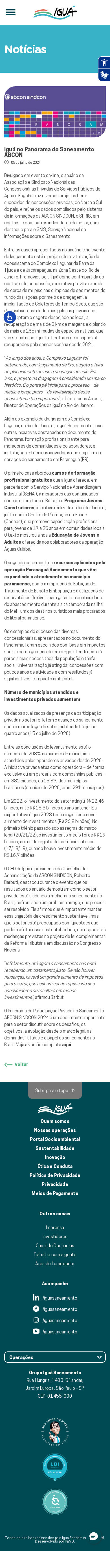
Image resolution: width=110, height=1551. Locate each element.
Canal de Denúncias (55, 1245)
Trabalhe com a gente (55, 1254)
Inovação (55, 1157)
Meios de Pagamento (55, 1193)
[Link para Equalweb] (55, 1467)
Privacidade (55, 1184)
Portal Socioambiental (55, 1139)
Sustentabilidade (55, 1148)
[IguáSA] (55, 13)
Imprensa (55, 1227)
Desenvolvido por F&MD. (55, 1541)
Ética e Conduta (55, 1166)
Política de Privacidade (55, 1175)
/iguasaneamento (60, 1297)
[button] (94, 1536)
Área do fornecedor (55, 1263)
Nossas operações (55, 1130)
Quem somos (55, 1121)
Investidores (55, 1236)
